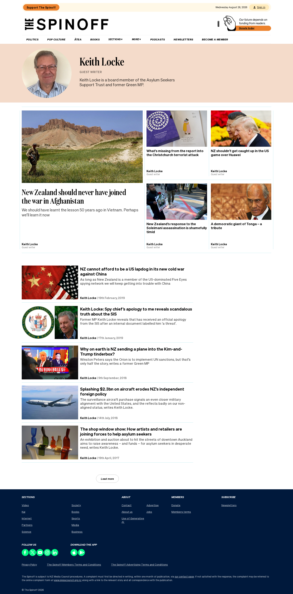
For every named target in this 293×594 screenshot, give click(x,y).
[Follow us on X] (32, 555)
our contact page (184, 576)
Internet (27, 518)
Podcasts (157, 39)
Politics (32, 39)
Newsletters (183, 39)
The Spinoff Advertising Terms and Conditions (139, 564)
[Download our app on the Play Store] (81, 555)
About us (127, 511)
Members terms (181, 511)
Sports (76, 518)
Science (26, 531)
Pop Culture (56, 39)
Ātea (78, 39)
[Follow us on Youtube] (40, 555)
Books (95, 39)
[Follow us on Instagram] (47, 555)
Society (76, 505)
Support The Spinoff (41, 7)
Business (77, 531)
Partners (27, 525)
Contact (127, 505)
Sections (114, 39)
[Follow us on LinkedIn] (55, 555)
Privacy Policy (29, 564)
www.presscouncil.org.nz (68, 580)
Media (75, 525)
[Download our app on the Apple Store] (74, 555)
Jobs (149, 511)
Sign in (261, 7)
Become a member (215, 39)
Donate (175, 505)
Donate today (247, 28)
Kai (23, 511)
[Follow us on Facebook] (25, 555)
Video (25, 505)
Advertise (152, 505)
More (135, 39)
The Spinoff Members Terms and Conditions (74, 564)
